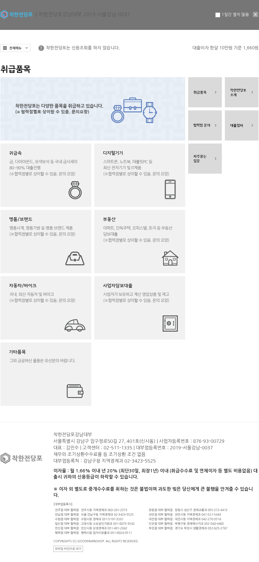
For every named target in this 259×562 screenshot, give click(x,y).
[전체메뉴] (15, 48)
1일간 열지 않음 (235, 14)
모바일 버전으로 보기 (68, 548)
